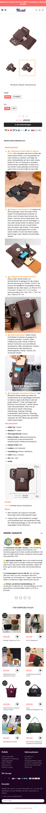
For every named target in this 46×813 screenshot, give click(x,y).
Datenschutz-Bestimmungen (7, 766)
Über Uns (28, 758)
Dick (14, 108)
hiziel (30, 808)
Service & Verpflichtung (33, 763)
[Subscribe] (41, 801)
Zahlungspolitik (7, 761)
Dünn (7, 108)
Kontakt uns (29, 756)
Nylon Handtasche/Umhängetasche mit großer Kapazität (34, 709)
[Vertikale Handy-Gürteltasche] (23, 38)
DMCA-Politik (6, 763)
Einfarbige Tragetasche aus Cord (11, 640)
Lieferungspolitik (7, 756)
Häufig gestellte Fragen (33, 761)
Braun (7, 97)
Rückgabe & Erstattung (10, 758)
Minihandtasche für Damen (10, 741)
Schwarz (16, 97)
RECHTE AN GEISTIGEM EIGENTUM (33, 766)
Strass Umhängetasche (32, 640)
